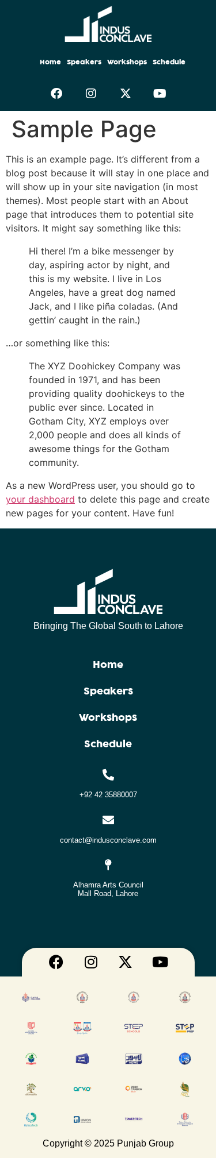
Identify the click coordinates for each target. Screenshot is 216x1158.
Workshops (127, 62)
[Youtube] (160, 93)
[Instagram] (91, 93)
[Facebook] (56, 93)
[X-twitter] (125, 93)
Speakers (84, 62)
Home (50, 62)
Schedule (169, 62)
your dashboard (40, 499)
